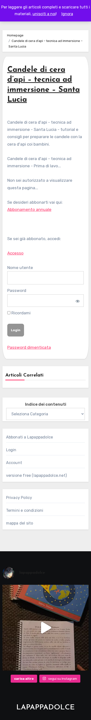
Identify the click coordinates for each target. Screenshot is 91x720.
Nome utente (20, 267)
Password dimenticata (29, 347)
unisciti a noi (44, 14)
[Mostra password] (77, 300)
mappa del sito (19, 523)
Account (14, 462)
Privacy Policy (19, 497)
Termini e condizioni (24, 510)
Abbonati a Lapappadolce (29, 437)
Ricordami (20, 312)
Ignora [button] (67, 14)
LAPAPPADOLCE (45, 707)
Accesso (15, 253)
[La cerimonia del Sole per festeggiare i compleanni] (45, 628)
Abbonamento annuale (29, 209)
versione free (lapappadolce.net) (36, 475)
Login (11, 450)
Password (16, 290)
